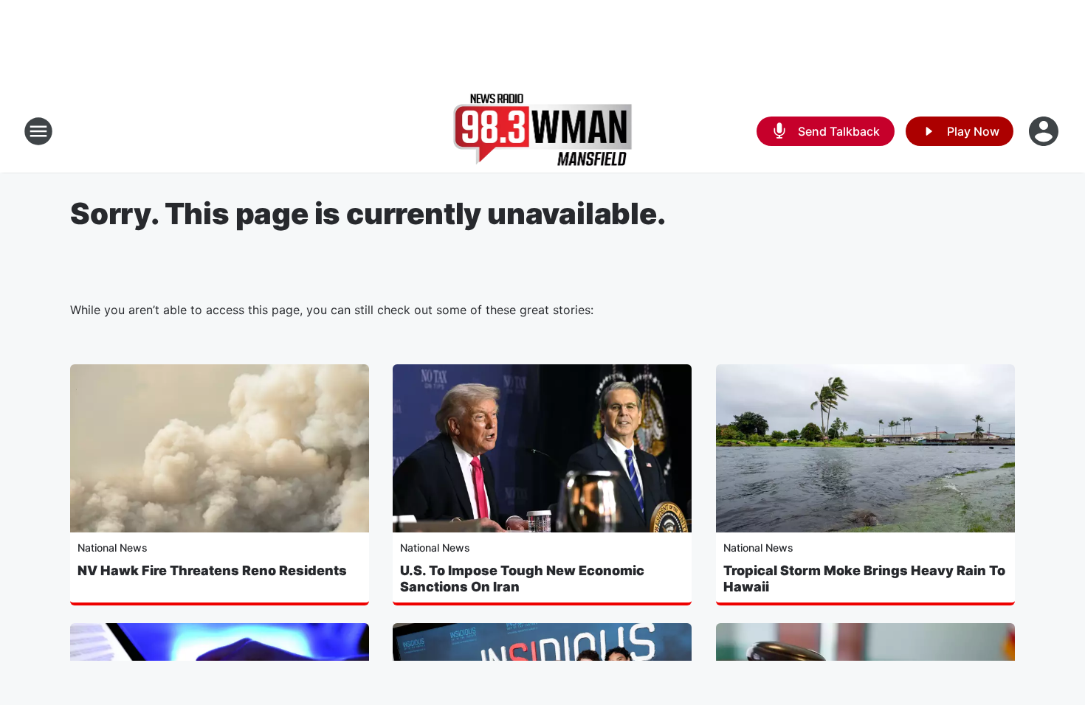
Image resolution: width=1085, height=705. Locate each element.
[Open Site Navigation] (38, 131)
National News (113, 547)
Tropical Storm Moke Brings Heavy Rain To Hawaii (864, 578)
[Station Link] (542, 131)
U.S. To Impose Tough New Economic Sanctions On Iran (522, 578)
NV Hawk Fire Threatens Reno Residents (212, 570)
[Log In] (1045, 131)
